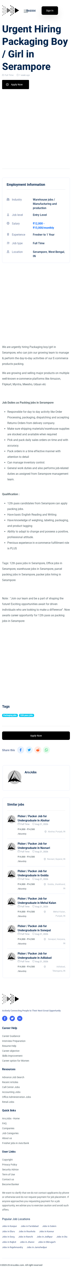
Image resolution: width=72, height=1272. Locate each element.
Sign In (49, 10)
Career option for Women (15, 1060)
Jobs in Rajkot (9, 1242)
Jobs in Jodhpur (45, 1236)
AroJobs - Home (11, 1118)
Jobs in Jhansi (27, 1242)
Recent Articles (10, 1082)
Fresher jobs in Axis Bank (15, 1143)
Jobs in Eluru (8, 1231)
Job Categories (10, 1133)
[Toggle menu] (26, 11)
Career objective (10, 1050)
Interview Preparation (14, 1041)
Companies (8, 1128)
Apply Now (17, 84)
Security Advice (10, 1169)
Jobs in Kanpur (9, 1226)
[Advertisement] (36, 127)
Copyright (7, 1159)
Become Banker (10, 1184)
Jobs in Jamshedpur (37, 1247)
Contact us (8, 1179)
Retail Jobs (8, 1101)
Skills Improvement (12, 1055)
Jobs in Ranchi (25, 1236)
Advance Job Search (13, 1077)
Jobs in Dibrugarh (47, 1242)
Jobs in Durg (8, 1236)
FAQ (4, 1123)
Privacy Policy (9, 1164)
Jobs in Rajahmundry (12, 1247)
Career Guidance (11, 1036)
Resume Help (9, 1046)
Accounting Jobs (11, 1092)
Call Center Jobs (11, 1087)
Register (31, 10)
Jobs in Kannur (46, 1231)
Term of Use (8, 1174)
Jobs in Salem (49, 1226)
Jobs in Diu (61, 1236)
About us (7, 1138)
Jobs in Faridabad (29, 1226)
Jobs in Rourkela (27, 1231)
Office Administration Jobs (16, 1097)
